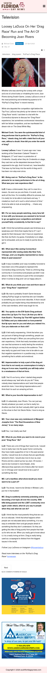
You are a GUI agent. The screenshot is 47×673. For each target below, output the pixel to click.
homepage (11, 556)
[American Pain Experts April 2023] (23, 640)
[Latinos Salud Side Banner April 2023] (23, 595)
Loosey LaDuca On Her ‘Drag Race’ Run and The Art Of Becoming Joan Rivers (23, 31)
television (6, 54)
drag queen (16, 54)
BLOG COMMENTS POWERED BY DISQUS (14, 572)
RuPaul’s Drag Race (31, 54)
